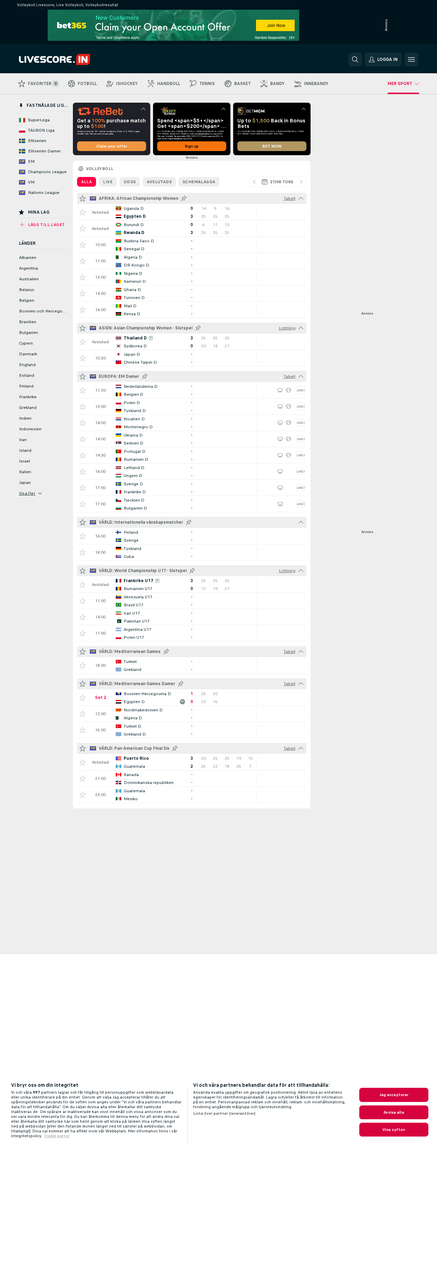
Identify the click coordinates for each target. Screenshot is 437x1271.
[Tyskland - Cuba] (191, 552)
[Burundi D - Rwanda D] (191, 228)
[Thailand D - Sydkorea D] (191, 342)
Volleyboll (100, 168)
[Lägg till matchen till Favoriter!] (82, 212)
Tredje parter (56, 1135)
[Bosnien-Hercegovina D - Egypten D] (191, 697)
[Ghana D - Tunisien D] (191, 293)
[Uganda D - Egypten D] (191, 212)
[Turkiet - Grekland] (191, 665)
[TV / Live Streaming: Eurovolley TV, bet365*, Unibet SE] (280, 390)
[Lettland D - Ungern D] (191, 471)
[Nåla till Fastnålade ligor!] (183, 198)
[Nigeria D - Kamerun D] (191, 277)
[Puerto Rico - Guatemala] (191, 762)
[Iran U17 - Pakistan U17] (191, 617)
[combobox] (277, 182)
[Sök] (355, 59)
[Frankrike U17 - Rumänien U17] (191, 584)
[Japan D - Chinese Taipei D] (191, 358)
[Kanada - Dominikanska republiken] (191, 778)
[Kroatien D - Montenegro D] (191, 423)
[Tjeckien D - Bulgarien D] (191, 504)
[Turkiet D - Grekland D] (191, 730)
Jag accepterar (394, 1094)
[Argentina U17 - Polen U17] (191, 633)
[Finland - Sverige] (191, 536)
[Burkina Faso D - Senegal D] (191, 245)
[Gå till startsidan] (66, 59)
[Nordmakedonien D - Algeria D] (191, 714)
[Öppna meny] (411, 59)
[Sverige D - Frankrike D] (191, 488)
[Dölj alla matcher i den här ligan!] (300, 198)
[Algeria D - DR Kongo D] (191, 261)
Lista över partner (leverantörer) (224, 1113)
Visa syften (393, 1129)
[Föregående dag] (254, 182)
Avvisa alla (393, 1112)
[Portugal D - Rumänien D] (191, 455)
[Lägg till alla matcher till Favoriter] (82, 198)
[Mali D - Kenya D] (191, 310)
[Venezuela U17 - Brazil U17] (191, 601)
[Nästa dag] (301, 182)
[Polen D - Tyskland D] (191, 406)
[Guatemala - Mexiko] (191, 795)
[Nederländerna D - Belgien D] (191, 390)
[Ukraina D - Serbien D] (191, 439)
